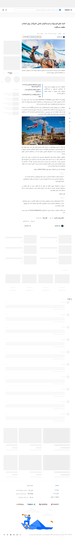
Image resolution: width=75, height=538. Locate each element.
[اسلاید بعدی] (2, 81)
